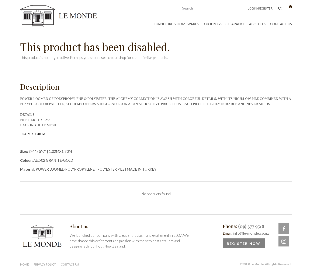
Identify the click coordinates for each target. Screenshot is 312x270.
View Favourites (280, 8)
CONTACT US (281, 24)
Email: (246, 233)
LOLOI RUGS (212, 24)
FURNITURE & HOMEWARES (176, 24)
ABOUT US (257, 24)
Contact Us (70, 264)
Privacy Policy (45, 264)
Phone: (243, 226)
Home (24, 264)
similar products (154, 57)
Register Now (243, 243)
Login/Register (260, 8)
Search (237, 8)
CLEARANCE (235, 24)
